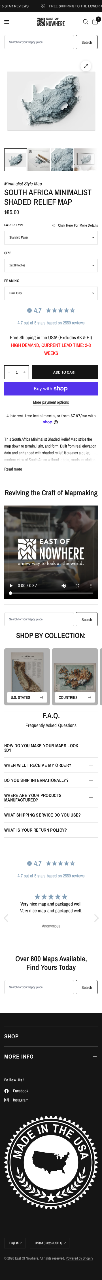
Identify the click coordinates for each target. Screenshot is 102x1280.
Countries (68, 697)
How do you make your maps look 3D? (41, 747)
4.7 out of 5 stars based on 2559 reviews (51, 323)
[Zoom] (85, 66)
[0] (94, 22)
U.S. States (20, 697)
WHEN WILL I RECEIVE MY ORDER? (37, 765)
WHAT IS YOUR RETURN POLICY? (35, 830)
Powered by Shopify (79, 1258)
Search (87, 42)
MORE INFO (19, 1056)
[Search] (85, 22)
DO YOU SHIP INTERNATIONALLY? (36, 780)
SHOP (11, 1036)
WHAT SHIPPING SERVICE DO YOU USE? (42, 815)
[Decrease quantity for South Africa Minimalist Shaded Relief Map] (9, 372)
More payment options (51, 402)
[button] (7, 918)
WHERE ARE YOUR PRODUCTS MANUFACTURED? (32, 797)
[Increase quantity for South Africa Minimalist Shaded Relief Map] (24, 372)
